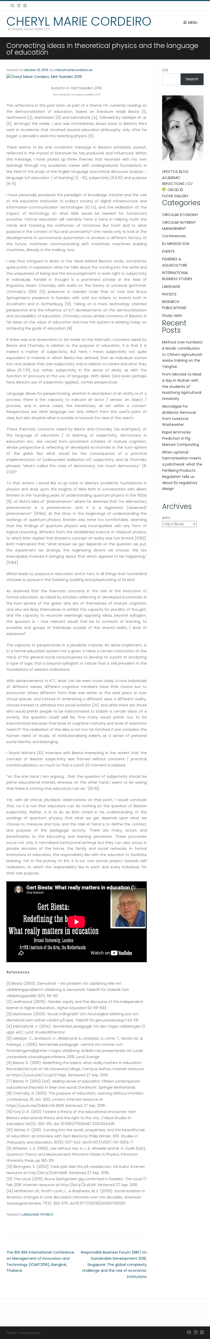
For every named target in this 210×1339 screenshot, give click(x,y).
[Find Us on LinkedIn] (18, 6)
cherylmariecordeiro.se (73, 70)
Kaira (36, 1333)
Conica (22, 1333)
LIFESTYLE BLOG (175, 171)
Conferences (174, 236)
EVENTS (168, 251)
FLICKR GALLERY (175, 196)
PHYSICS (46, 1214)
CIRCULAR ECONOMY (180, 214)
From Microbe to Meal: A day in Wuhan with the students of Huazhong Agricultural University (182, 386)
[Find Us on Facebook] (12, 6)
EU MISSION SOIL (176, 243)
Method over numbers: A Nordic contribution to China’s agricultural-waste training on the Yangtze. (182, 354)
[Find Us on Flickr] (24, 6)
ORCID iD (175, 189)
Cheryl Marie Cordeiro (78, 21)
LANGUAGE (30, 1214)
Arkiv (166, 517)
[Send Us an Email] (7, 6)
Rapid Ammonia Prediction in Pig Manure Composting (180, 438)
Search (192, 79)
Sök (165, 70)
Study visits (172, 315)
